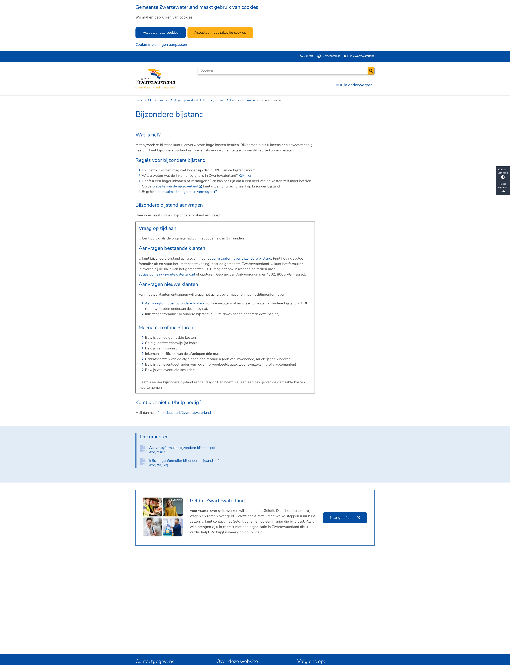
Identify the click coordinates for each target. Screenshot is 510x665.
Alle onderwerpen (158, 100)
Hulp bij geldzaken (214, 100)
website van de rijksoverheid (175, 186)
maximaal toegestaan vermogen (187, 191)
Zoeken (371, 71)
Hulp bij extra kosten (242, 100)
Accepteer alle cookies (160, 32)
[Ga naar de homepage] (155, 78)
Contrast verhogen (503, 171)
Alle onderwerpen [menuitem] (356, 85)
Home (139, 100)
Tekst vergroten (503, 185)
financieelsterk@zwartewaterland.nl (186, 412)
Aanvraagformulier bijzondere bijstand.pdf (182, 449)
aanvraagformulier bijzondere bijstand (241, 258)
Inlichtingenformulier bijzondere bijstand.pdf (184, 462)
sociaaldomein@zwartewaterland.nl (167, 274)
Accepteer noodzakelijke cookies (220, 32)
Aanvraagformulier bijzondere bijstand (175, 303)
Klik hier (245, 175)
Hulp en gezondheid (186, 100)
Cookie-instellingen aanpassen (161, 44)
